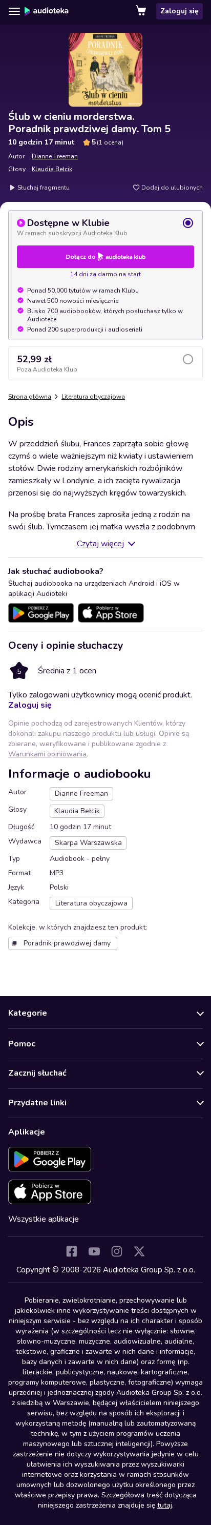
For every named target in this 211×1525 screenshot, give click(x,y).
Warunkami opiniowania (47, 754)
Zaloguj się (179, 11)
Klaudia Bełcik (52, 169)
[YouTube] (94, 1251)
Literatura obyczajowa (93, 397)
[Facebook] (72, 1251)
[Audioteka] (47, 11)
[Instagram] (117, 1251)
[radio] (105, 227)
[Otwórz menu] (14, 11)
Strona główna (29, 397)
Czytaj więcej (100, 543)
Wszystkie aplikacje (43, 1219)
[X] (139, 1251)
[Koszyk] (142, 11)
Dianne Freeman (55, 156)
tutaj (164, 1505)
